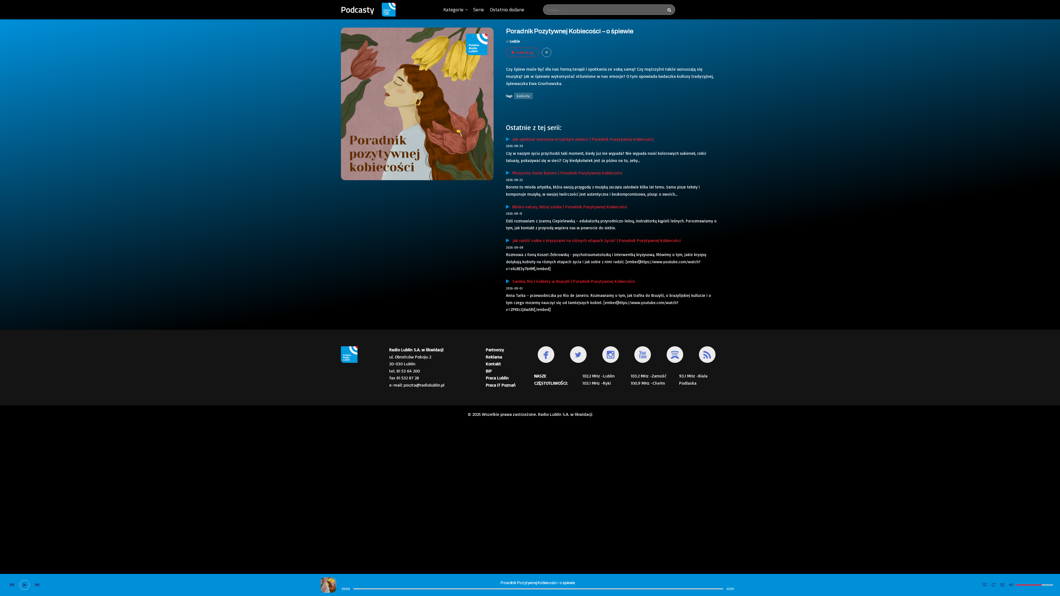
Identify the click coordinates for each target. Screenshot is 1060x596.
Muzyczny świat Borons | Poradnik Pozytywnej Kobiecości (566, 172)
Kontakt (493, 363)
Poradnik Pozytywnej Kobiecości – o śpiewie (537, 583)
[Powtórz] (993, 585)
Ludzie (515, 41)
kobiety (523, 96)
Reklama (494, 357)
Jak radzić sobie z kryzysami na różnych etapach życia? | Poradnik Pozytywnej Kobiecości (595, 240)
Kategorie (453, 9)
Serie (478, 9)
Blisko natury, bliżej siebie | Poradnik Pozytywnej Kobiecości (568, 206)
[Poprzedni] (12, 585)
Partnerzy (495, 349)
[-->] (37, 585)
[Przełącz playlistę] (1002, 585)
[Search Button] (670, 9)
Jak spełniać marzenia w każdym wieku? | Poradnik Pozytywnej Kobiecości (582, 139)
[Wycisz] (1011, 584)
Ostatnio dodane (507, 9)
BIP (489, 371)
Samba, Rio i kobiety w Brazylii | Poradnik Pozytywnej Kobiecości (572, 281)
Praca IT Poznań (501, 385)
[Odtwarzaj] (24, 585)
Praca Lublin (497, 378)
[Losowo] (984, 585)
